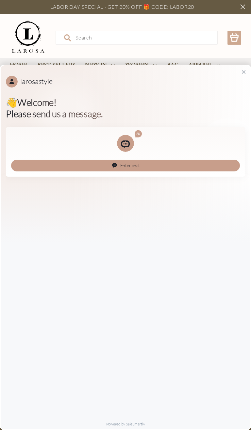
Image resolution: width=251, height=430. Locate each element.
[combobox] (137, 37)
